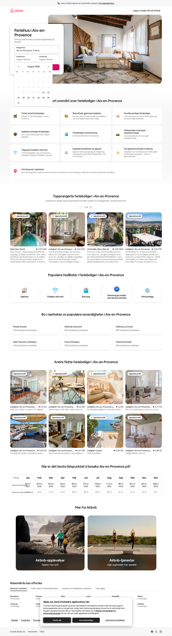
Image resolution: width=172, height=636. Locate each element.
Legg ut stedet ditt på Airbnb (146, 10)
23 (48, 92)
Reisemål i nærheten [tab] (18, 588)
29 (43, 98)
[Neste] (91, 207)
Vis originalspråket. (106, 3)
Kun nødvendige (86, 620)
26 (28, 98)
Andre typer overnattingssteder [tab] (44, 588)
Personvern (32, 632)
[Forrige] (81, 207)
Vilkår (42, 632)
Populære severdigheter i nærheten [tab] (76, 588)
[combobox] (36, 50)
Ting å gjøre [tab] (100, 588)
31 (18, 103)
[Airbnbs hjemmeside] (16, 11)
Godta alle (57, 620)
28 (38, 98)
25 (24, 98)
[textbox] (25, 59)
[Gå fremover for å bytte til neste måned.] (48, 66)
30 (48, 98)
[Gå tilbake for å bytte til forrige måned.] (19, 66)
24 (19, 98)
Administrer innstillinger (115, 620)
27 (33, 98)
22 (43, 92)
